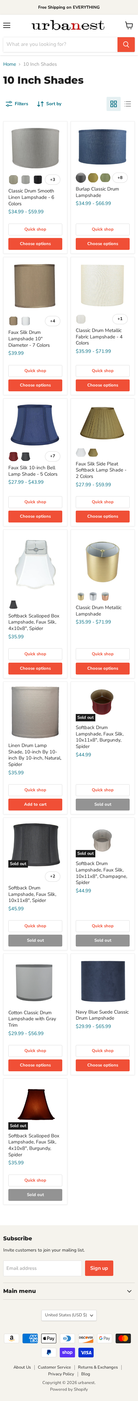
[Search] (126, 44)
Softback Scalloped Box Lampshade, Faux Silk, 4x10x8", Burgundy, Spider (33, 1145)
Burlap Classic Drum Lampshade (97, 192)
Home (9, 64)
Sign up (99, 1268)
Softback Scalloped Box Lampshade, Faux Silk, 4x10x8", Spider (33, 622)
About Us (22, 1367)
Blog (85, 1374)
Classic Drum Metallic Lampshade (99, 610)
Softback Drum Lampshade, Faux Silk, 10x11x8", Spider (32, 894)
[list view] (128, 104)
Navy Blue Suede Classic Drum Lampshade (102, 1015)
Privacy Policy (61, 1374)
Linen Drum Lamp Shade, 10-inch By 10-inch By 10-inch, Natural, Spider (34, 755)
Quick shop (35, 229)
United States (66, 1315)
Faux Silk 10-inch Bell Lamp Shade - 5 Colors (32, 470)
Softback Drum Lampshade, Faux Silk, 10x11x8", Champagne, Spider (101, 873)
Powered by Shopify (69, 1389)
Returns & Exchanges (98, 1367)
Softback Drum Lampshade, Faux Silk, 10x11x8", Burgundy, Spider (100, 737)
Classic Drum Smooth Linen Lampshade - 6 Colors (31, 197)
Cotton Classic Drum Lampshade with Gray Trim (32, 1018)
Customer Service (54, 1367)
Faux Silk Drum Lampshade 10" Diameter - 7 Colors (29, 338)
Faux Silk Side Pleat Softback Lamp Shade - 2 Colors (101, 470)
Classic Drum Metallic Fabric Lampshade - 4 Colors (99, 336)
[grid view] (114, 104)
